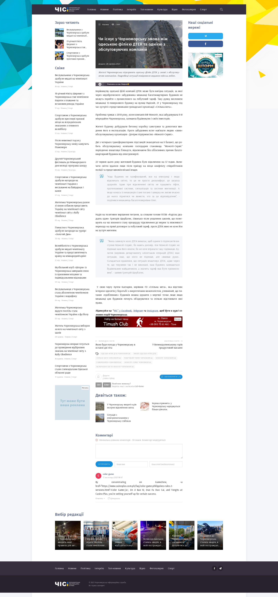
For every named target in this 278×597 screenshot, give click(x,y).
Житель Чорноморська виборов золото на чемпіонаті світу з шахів (72, 329)
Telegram (138, 310)
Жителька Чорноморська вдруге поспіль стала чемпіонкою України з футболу (72, 311)
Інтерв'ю (131, 9)
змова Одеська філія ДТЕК (145, 353)
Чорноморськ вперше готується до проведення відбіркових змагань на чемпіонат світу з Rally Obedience (72, 349)
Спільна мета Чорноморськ (108, 358)
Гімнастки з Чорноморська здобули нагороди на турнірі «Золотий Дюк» (70, 231)
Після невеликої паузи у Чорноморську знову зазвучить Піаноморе (72, 144)
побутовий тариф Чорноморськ (138, 358)
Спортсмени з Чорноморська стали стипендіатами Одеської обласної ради (71, 369)
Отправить (104, 464)
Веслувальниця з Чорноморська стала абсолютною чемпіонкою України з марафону (72, 292)
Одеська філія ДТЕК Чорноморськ (115, 353)
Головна (91, 9)
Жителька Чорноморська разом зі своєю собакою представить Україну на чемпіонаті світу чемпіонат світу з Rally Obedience (72, 209)
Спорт (203, 9)
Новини (104, 9)
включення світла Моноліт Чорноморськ (115, 367)
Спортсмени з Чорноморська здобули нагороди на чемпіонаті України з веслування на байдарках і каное (71, 183)
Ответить (99, 498)
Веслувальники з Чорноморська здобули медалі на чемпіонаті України (72, 79)
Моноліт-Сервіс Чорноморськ (138, 362)
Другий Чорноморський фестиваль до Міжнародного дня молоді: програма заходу (71, 162)
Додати (109, 376)
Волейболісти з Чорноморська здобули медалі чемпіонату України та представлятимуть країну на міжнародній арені (71, 250)
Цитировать (115, 498)
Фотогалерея (189, 9)
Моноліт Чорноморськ (166, 358)
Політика (118, 9)
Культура (162, 9)
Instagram (152, 310)
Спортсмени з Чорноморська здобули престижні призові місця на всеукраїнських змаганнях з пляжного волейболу (71, 122)
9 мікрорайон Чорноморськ (108, 362)
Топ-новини (146, 9)
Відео (175, 9)
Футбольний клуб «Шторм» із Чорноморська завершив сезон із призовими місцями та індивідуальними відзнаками (72, 272)
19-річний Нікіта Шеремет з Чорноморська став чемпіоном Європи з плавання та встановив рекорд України (71, 98)
